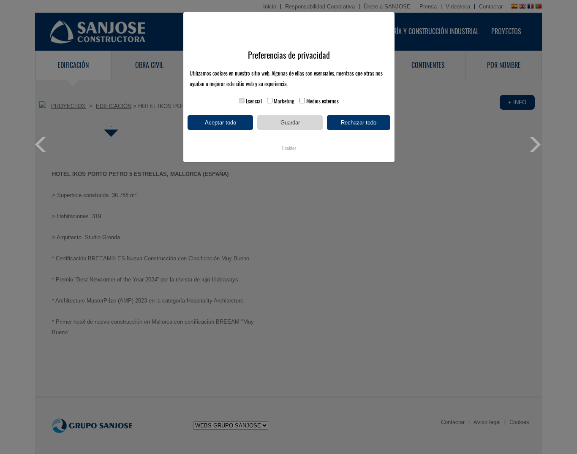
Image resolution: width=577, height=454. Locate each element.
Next (534, 144)
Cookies (289, 148)
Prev (43, 144)
